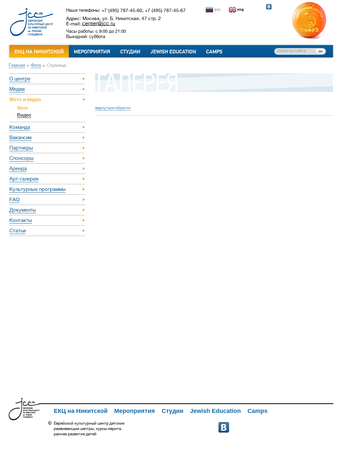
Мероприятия (92, 51)
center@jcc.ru (98, 23)
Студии (130, 51)
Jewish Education (173, 51)
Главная (17, 65)
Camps (214, 51)
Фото (36, 65)
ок (320, 51)
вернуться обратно (113, 107)
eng (240, 9)
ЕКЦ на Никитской (39, 51)
